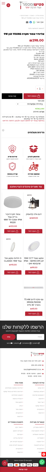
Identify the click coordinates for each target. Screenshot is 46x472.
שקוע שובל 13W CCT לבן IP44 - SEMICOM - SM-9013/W (34, 261)
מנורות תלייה (40, 15)
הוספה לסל (32, 96)
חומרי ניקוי (18, 427)
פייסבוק (35, 343)
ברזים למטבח (38, 445)
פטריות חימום (17, 431)
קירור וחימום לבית (37, 431)
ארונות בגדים (18, 438)
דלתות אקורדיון (38, 427)
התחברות (40, 409)
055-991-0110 (36, 365)
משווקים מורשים (38, 395)
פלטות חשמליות (38, 434)
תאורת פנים (24, 15)
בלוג (20, 406)
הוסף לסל (32, 231)
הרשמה (40, 413)
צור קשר (40, 402)
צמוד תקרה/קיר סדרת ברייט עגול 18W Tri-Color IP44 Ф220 (13, 218)
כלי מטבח (40, 442)
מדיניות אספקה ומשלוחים (13, 388)
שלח (8, 337)
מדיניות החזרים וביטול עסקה (12, 391)
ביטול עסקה (39, 406)
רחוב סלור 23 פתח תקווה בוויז (30, 361)
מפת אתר (19, 409)
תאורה (32, 15)
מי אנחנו (40, 388)
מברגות (19, 434)
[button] (44, 454)
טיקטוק (16, 343)
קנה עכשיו (12, 96)
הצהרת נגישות (17, 399)
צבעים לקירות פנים (15, 445)
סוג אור (41, 100)
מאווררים (40, 438)
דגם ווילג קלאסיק (34, 214)
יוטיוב (8, 343)
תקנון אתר (18, 402)
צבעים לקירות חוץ (16, 442)
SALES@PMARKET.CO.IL (32, 369)
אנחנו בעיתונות (38, 391)
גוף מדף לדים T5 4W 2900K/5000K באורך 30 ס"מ (33, 302)
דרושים (41, 399)
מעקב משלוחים (17, 395)
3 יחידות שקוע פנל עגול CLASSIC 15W (13, 259)
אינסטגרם (26, 343)
